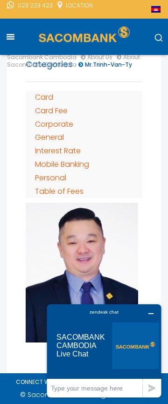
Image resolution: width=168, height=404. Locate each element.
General (49, 137)
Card (44, 97)
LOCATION (79, 5)
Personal (50, 177)
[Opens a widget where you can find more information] (104, 351)
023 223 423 (35, 5)
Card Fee (51, 110)
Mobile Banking (62, 164)
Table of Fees (59, 191)
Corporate (54, 124)
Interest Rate (58, 150)
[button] (158, 38)
